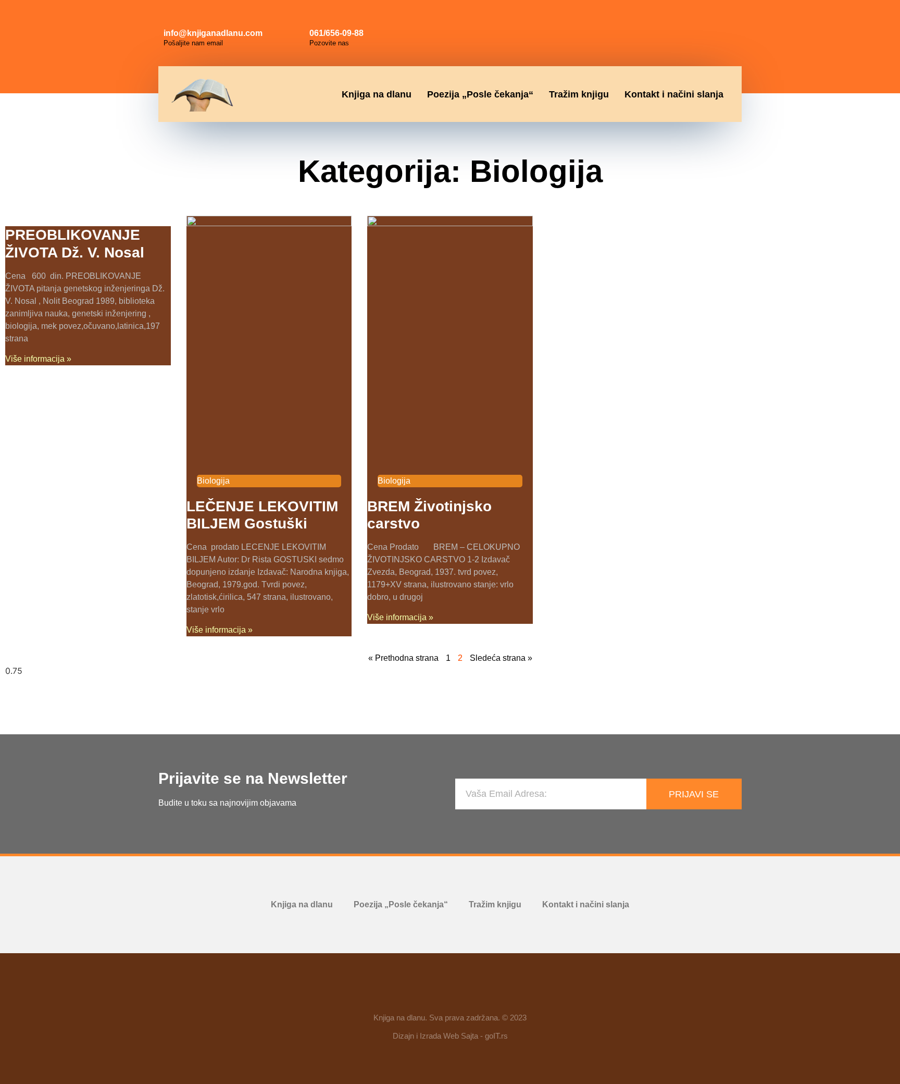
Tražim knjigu (579, 94)
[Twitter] (724, 20)
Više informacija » (38, 358)
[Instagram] (700, 20)
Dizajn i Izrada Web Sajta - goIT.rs (450, 1035)
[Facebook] (677, 20)
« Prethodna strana (403, 658)
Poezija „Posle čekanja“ (480, 94)
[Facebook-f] (419, 993)
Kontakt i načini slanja (673, 94)
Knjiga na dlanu (376, 94)
